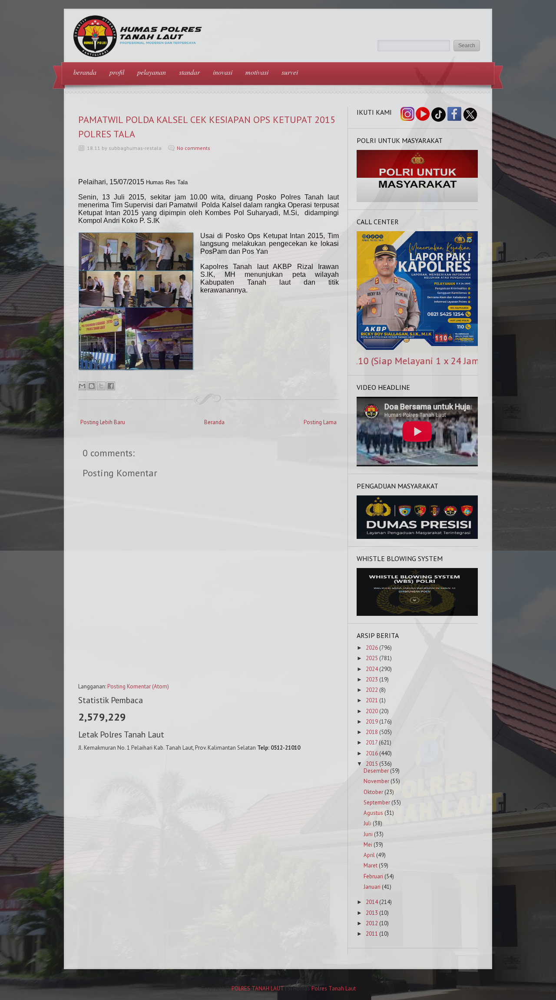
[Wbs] (417, 614)
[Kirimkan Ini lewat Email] (82, 386)
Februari (373, 876)
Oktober (373, 792)
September (377, 802)
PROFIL (116, 71)
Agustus (373, 813)
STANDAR (189, 71)
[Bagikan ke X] (101, 386)
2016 (372, 753)
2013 (372, 913)
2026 (372, 647)
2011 (372, 933)
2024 (372, 669)
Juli (367, 823)
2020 (372, 711)
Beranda (214, 422)
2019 (372, 721)
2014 (372, 902)
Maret (370, 865)
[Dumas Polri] (417, 200)
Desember (376, 770)
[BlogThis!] (91, 386)
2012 (372, 923)
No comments (193, 148)
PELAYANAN (151, 71)
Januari (372, 886)
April (369, 855)
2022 (372, 690)
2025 (372, 658)
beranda (84, 71)
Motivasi (256, 71)
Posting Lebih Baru (102, 422)
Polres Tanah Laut (333, 988)
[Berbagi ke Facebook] (110, 386)
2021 (372, 700)
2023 (372, 679)
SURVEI (289, 71)
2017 (371, 742)
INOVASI (222, 71)
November (376, 781)
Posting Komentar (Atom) (138, 686)
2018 (372, 732)
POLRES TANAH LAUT (258, 988)
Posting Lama (320, 422)
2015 (372, 763)
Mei (368, 844)
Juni (368, 834)
